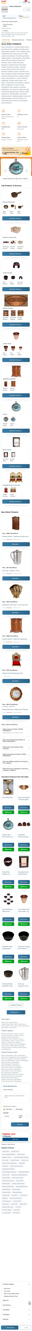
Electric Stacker (15, 1160)
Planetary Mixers (17, 1192)
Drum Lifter (5, 1160)
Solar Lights (5, 1204)
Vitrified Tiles (23, 1204)
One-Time (9, 1109)
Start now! (15, 1139)
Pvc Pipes (18, 1207)
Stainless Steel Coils (7, 1207)
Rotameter (22, 1163)
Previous (5, 170)
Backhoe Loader (6, 1157)
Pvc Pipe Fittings (6, 1210)
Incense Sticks (17, 1201)
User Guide (7, 1291)
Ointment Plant (6, 1192)
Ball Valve (5, 1198)
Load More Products (16, 1005)
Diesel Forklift (6, 1177)
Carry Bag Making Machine (21, 1157)
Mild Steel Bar (6, 1183)
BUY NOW (15, 544)
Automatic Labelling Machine (19, 1175)
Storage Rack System (8, 1180)
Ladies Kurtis (5, 1195)
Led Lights (14, 1195)
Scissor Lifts (25, 1160)
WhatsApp (25, 153)
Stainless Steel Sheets (18, 1183)
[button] (27, 9)
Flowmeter (5, 1166)
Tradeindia (3, 1144)
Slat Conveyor (16, 1189)
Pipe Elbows (16, 1212)
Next (26, 170)
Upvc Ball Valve (6, 1212)
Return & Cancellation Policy (11, 1293)
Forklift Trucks (15, 1151)
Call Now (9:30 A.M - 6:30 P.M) (11, 153)
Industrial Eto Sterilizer (8, 1169)
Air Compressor (6, 1201)
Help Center (7, 1288)
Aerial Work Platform (17, 1177)
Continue (20, 1124)
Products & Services (18, 40)
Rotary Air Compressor (16, 1166)
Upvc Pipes (17, 1210)
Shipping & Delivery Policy (11, 1296)
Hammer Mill (5, 1175)
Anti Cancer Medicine (16, 1198)
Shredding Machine (24, 1172)
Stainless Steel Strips (8, 1186)
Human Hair (5, 1151)
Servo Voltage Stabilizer (8, 1154)
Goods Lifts (14, 1204)
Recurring (19, 1109)
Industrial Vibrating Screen (9, 1163)
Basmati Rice (21, 1154)
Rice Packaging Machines (9, 1172)
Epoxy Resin (19, 1180)
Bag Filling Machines (21, 1186)
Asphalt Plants (6, 1189)
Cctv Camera (23, 1195)
